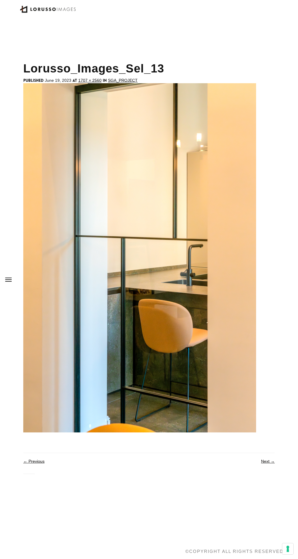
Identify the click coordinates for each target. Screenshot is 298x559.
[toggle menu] (8, 279)
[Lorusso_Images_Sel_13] (139, 257)
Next (268, 461)
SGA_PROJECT (123, 80)
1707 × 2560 (90, 80)
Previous (34, 461)
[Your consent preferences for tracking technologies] (287, 548)
